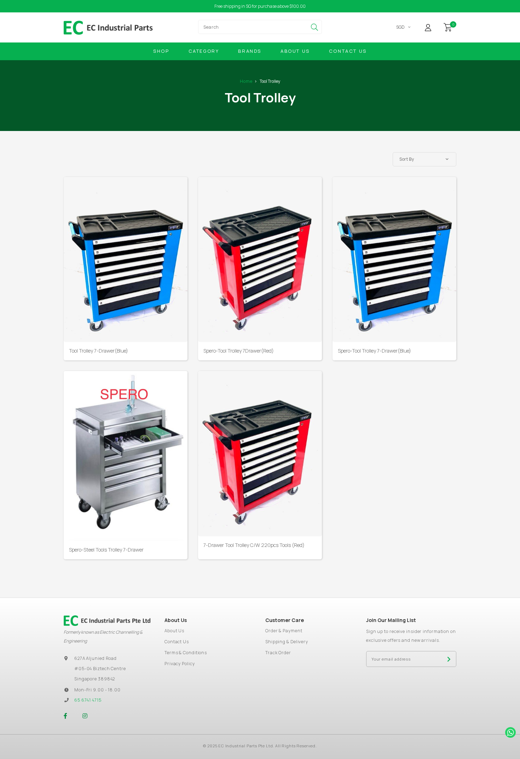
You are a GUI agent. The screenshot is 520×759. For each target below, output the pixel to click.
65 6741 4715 (88, 700)
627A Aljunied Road (95, 658)
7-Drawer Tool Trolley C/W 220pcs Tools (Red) (254, 545)
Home (246, 81)
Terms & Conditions (185, 653)
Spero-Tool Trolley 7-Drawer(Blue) (374, 350)
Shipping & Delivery (286, 642)
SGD (400, 27)
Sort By (406, 159)
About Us (295, 51)
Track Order (278, 653)
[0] (448, 26)
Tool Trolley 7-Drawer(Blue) (98, 350)
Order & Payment (283, 631)
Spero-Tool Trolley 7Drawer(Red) (238, 350)
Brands (249, 51)
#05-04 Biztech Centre (100, 669)
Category (204, 51)
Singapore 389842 (94, 679)
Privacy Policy (179, 664)
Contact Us (348, 51)
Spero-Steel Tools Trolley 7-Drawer (106, 549)
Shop (161, 51)
